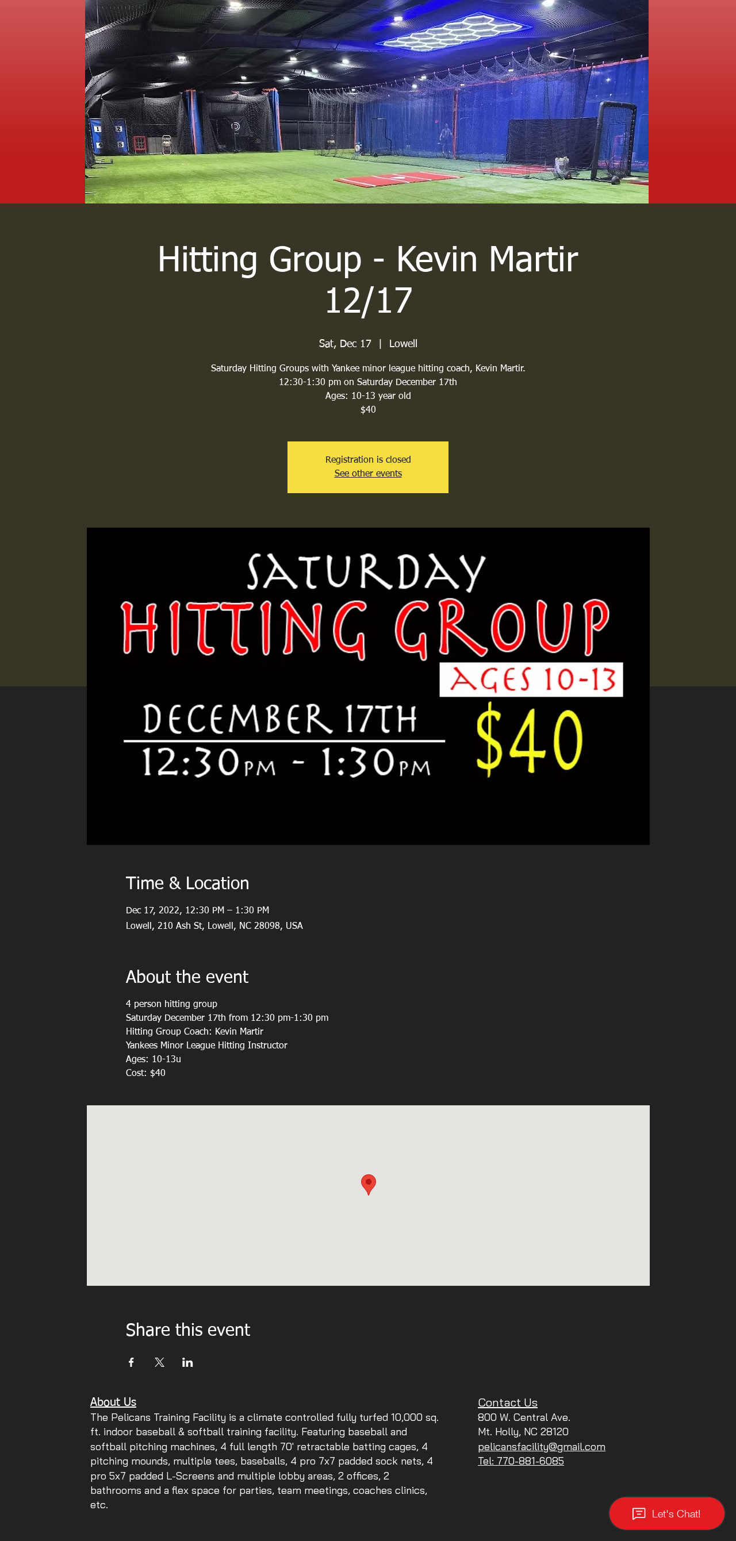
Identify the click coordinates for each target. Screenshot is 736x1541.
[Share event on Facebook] (131, 1362)
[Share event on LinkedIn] (187, 1362)
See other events (368, 474)
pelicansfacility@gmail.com (541, 1446)
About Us (113, 1402)
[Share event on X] (159, 1362)
